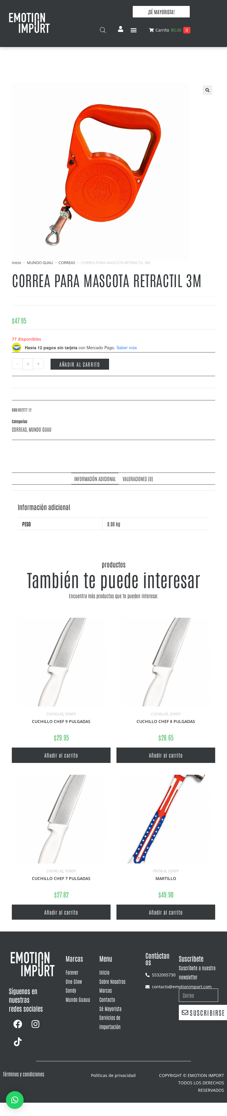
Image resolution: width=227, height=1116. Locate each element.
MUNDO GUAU (40, 262)
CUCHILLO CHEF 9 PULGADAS (61, 721)
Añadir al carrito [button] (61, 755)
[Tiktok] (18, 1042)
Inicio (16, 262)
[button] (134, 30)
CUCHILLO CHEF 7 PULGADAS (61, 878)
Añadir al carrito (79, 364)
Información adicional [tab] (95, 478)
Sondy (71, 990)
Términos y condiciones (23, 1073)
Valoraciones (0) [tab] (138, 478)
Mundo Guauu (78, 999)
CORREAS (67, 262)
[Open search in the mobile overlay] (103, 30)
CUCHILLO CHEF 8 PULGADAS (166, 721)
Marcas (105, 990)
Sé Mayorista (110, 1008)
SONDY (70, 713)
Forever (72, 972)
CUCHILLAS (54, 713)
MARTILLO (165, 878)
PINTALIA (159, 871)
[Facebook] (18, 1024)
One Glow (74, 981)
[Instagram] (35, 1024)
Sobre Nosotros (112, 981)
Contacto (107, 999)
